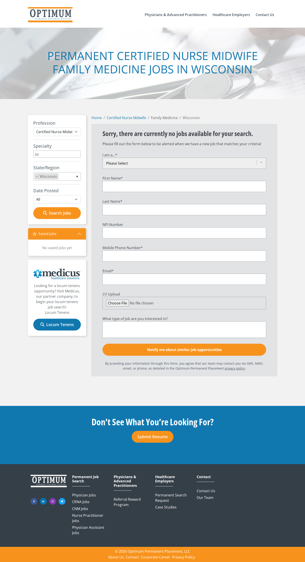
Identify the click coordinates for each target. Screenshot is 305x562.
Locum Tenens (60, 324)
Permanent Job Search (85, 479)
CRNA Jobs (81, 501)
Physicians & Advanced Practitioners (125, 481)
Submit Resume (153, 436)
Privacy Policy (183, 557)
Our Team (205, 497)
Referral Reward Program (127, 502)
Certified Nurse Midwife (126, 117)
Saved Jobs (47, 233)
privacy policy (235, 368)
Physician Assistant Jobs (88, 530)
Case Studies (166, 507)
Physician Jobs (84, 495)
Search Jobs (60, 213)
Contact (204, 477)
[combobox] (57, 154)
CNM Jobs (80, 508)
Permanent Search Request (171, 498)
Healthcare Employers (165, 479)
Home (97, 117)
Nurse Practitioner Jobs (87, 518)
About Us (116, 557)
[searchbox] (58, 154)
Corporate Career (155, 557)
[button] (176, 14)
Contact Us (206, 490)
